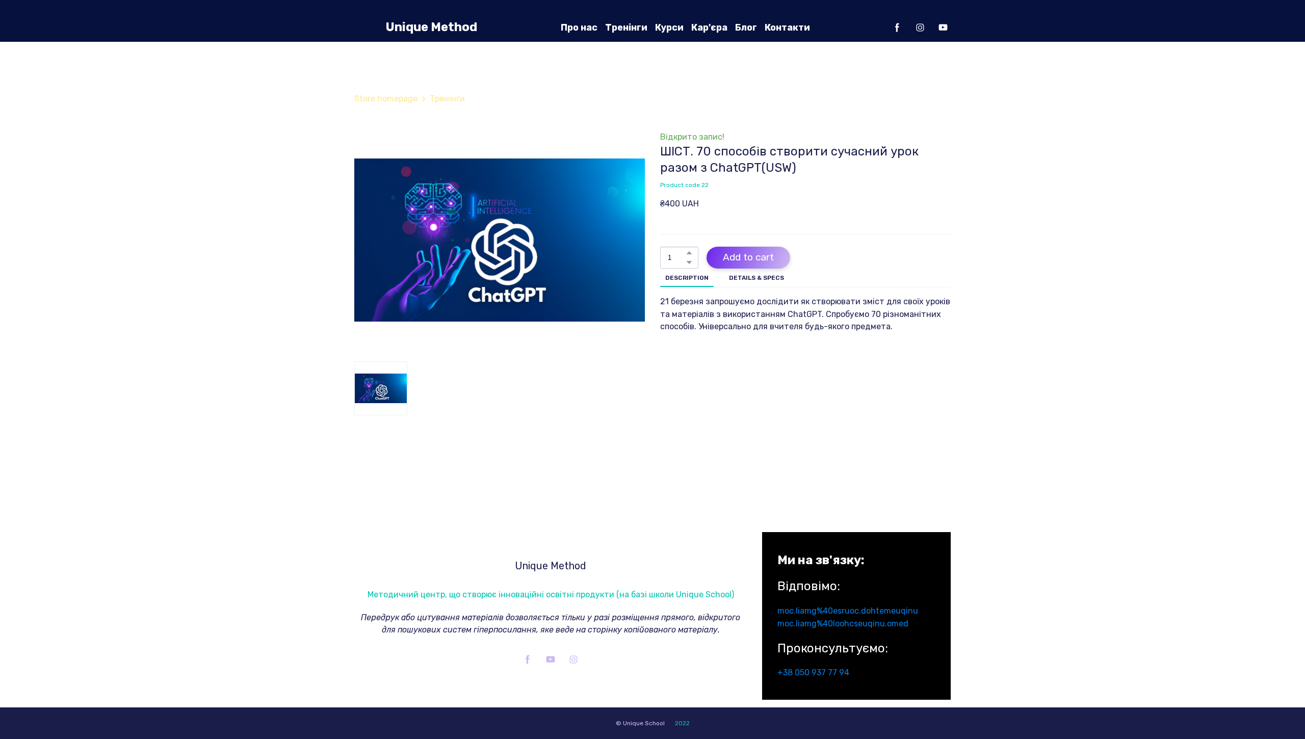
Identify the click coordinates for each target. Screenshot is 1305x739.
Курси (669, 27)
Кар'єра (709, 27)
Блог (746, 27)
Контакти (787, 27)
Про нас (579, 27)
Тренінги (626, 27)
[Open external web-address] (364, 27)
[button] (897, 27)
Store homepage (385, 98)
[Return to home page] (550, 544)
